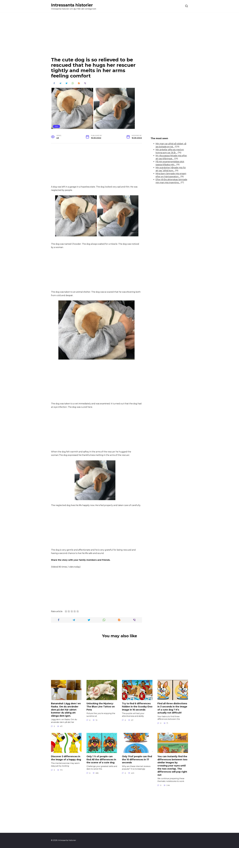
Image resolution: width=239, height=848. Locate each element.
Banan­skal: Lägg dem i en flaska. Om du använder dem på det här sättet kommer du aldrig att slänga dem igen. (66, 709)
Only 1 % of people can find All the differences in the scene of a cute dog (101, 759)
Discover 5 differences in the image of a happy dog (66, 758)
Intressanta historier (72, 5)
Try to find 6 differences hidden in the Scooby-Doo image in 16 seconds (137, 706)
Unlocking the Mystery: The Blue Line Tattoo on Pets (101, 706)
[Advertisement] (119, 36)
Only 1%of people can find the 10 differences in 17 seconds (137, 759)
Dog (56, 126)
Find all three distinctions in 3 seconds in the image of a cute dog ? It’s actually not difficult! (172, 708)
